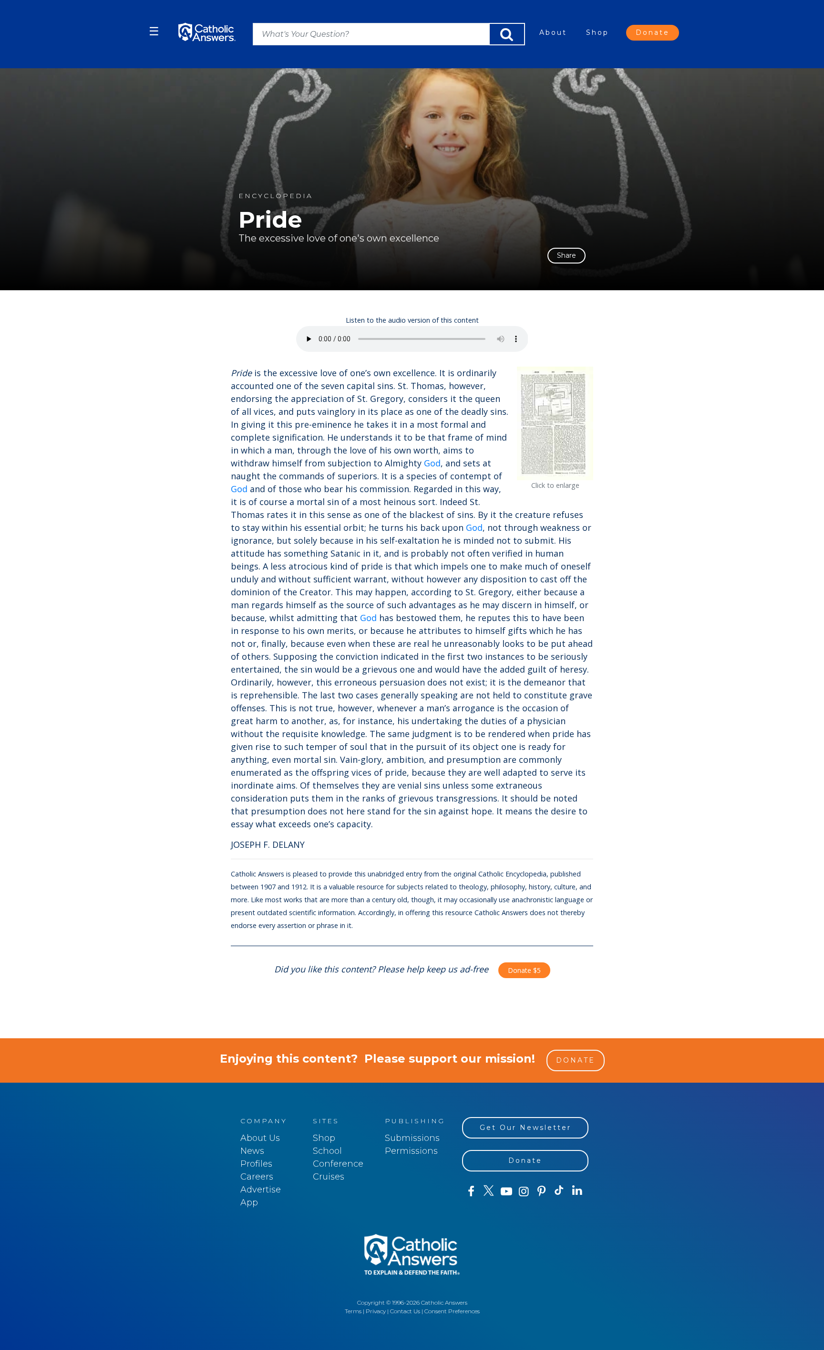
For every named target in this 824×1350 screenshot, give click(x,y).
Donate (653, 32)
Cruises (328, 1176)
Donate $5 (524, 970)
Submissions (412, 1138)
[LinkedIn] (577, 1191)
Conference (338, 1164)
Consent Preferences (452, 1311)
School (327, 1151)
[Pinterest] (541, 1191)
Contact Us (405, 1311)
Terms (353, 1311)
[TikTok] (559, 1191)
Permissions (411, 1151)
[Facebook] (471, 1191)
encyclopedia (275, 196)
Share (566, 255)
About (553, 32)
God (432, 463)
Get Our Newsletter (525, 1127)
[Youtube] (506, 1191)
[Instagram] (524, 1191)
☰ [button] (154, 31)
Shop (597, 32)
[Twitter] (488, 1191)
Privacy (376, 1311)
